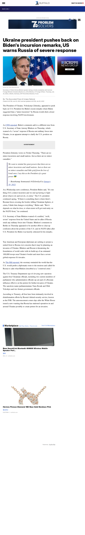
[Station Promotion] (42, 24)
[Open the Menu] (3, 3)
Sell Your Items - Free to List (28, 326)
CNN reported (11, 125)
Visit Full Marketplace (48, 325)
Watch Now (76, 3)
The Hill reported (12, 262)
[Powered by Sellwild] (52, 444)
